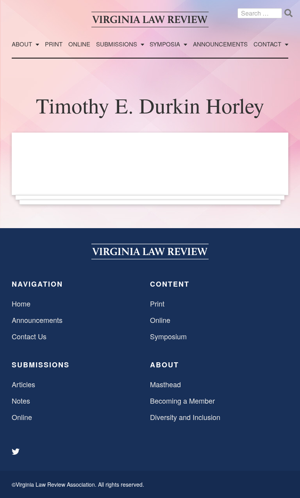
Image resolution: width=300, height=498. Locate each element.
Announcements (220, 44)
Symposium (168, 336)
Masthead (165, 384)
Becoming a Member (182, 400)
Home (21, 303)
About (22, 44)
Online (79, 44)
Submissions (116, 44)
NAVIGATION (37, 284)
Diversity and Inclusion (185, 417)
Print (53, 44)
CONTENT (169, 284)
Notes (21, 400)
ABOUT (164, 365)
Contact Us (29, 336)
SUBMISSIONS (41, 365)
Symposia (165, 44)
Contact (267, 44)
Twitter (16, 451)
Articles (23, 384)
